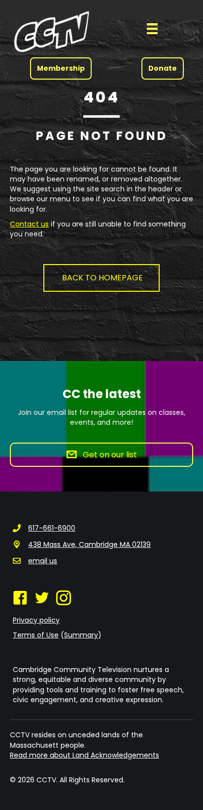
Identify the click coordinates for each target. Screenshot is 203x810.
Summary (81, 635)
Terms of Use (36, 635)
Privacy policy (36, 620)
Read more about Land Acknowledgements (84, 755)
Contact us (29, 224)
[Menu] (152, 28)
